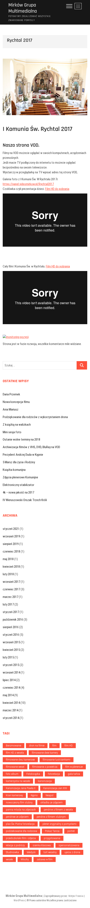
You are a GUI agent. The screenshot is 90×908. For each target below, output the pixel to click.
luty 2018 (8, 574)
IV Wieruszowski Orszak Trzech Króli (25, 500)
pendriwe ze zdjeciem (17, 816)
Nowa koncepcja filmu (16, 402)
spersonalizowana (69, 845)
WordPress (19, 900)
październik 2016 (13, 619)
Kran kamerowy (14, 795)
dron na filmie (36, 745)
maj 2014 (8, 695)
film (54, 745)
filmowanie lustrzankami (56, 759)
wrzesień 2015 (11, 642)
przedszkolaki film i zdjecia (21, 838)
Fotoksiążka (33, 773)
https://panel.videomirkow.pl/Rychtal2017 (28, 184)
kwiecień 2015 (11, 650)
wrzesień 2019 (11, 536)
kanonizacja (45, 781)
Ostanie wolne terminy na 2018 (21, 439)
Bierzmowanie (13, 745)
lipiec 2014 (9, 680)
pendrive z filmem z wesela (58, 809)
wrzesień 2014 (11, 672)
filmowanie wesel (15, 766)
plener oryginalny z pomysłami (59, 823)
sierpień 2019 (11, 544)
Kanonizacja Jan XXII (55, 788)
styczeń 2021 (11, 529)
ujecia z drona (72, 852)
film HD (68, 745)
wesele (9, 859)
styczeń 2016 (11, 635)
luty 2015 (8, 657)
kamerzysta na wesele (18, 781)
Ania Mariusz (10, 409)
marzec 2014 (10, 710)
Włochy (25, 859)
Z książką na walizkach (17, 424)
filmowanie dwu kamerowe (20, 759)
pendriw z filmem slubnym (51, 816)
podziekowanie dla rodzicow (21, 831)
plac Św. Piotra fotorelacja (20, 823)
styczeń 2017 (11, 612)
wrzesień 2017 (11, 582)
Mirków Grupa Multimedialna (22, 8)
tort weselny (50, 852)
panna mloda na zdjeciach (21, 809)
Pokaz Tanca (52, 831)
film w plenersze (74, 766)
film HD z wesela (15, 752)
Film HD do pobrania (57, 189)
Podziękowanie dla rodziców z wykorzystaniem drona (35, 417)
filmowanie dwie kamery (45, 752)
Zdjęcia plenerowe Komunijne (20, 477)
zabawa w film (45, 859)
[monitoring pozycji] (16, 337)
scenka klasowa (42, 845)
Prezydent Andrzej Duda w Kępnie (23, 455)
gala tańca (74, 773)
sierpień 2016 (11, 627)
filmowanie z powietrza (44, 766)
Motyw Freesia (75, 896)
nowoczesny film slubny (19, 802)
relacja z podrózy (15, 845)
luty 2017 (8, 604)
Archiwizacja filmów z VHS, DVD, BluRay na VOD (31, 447)
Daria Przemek (11, 394)
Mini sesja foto (12, 432)
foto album (12, 773)
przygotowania (52, 838)
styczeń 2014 (11, 718)
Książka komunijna (14, 470)
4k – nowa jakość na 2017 (18, 492)
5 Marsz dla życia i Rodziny (19, 462)
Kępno (34, 795)
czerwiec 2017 (11, 589)
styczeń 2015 (11, 665)
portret (71, 831)
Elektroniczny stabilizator (18, 485)
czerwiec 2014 (11, 688)
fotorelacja (54, 773)
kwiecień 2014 (11, 703)
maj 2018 (8, 559)
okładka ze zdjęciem (51, 802)
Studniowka (12, 852)
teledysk (31, 852)
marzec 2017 (10, 597)
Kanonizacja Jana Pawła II (20, 788)
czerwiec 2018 (11, 551)
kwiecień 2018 (11, 566)
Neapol (49, 795)
